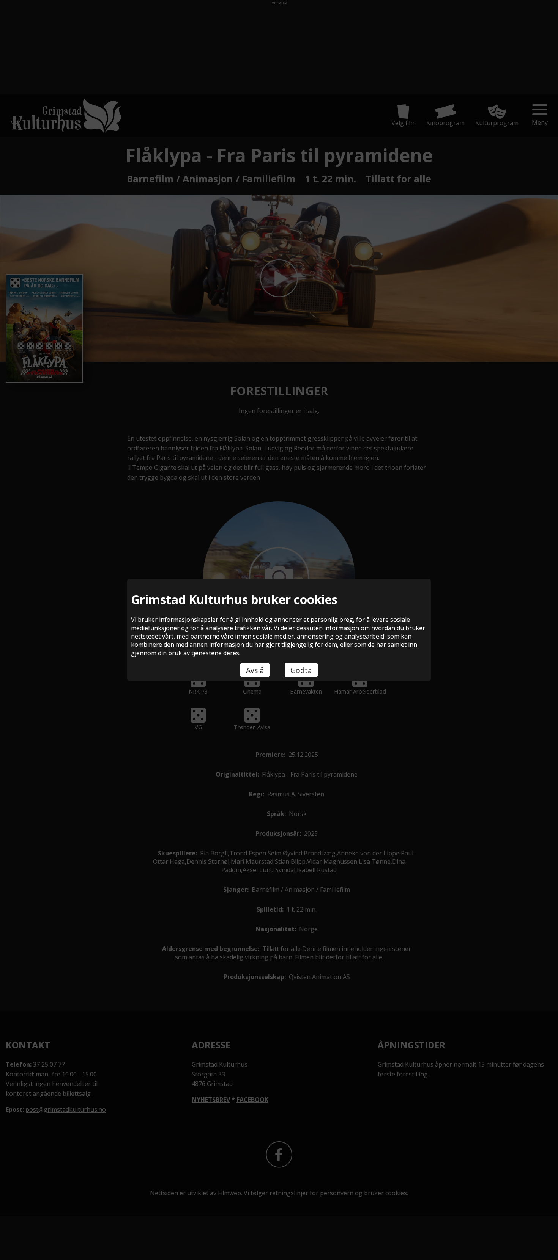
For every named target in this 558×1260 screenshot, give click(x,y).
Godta (301, 670)
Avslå (255, 670)
